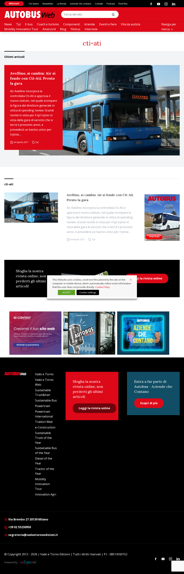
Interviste (91, 29)
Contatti (99, 3)
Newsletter (47, 3)
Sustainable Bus (46, 400)
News (8, 24)
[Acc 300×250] (143, 333)
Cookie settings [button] (87, 292)
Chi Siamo (34, 3)
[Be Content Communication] (28, 562)
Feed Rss (122, 3)
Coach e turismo (48, 24)
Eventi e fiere (108, 24)
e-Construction (45, 427)
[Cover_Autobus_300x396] (162, 217)
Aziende (89, 24)
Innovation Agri (45, 494)
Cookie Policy (102, 287)
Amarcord (49, 29)
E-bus (29, 24)
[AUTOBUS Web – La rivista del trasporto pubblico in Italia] (29, 14)
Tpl (18, 24)
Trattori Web (44, 422)
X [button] (131, 279)
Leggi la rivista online (146, 278)
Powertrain (42, 406)
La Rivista (61, 3)
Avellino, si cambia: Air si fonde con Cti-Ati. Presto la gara (33, 78)
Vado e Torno (44, 374)
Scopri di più (149, 403)
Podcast (111, 3)
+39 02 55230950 (19, 527)
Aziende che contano (80, 3)
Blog (63, 29)
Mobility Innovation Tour (21, 29)
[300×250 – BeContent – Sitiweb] (35, 333)
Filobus (75, 29)
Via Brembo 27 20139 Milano (28, 519)
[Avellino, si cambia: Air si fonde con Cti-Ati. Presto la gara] (99, 110)
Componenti (71, 24)
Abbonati (14, 3)
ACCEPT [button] (66, 292)
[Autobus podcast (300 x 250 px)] (89, 333)
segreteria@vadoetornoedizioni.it (33, 535)
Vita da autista (130, 24)
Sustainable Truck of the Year (43, 438)
